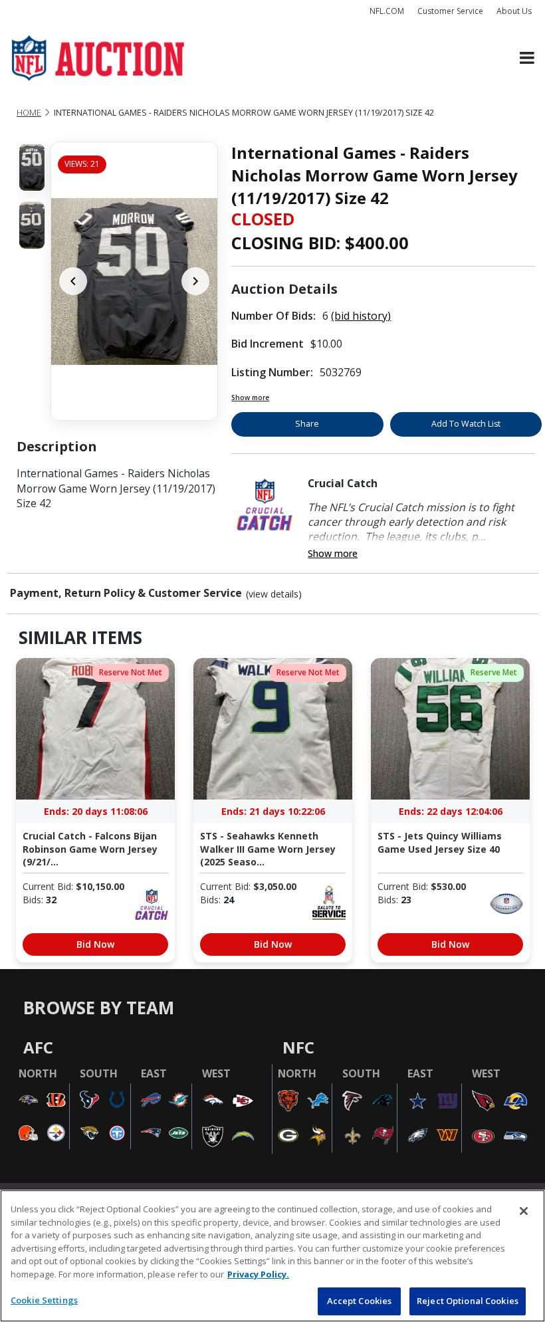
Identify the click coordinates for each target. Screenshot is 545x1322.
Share (307, 423)
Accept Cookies (359, 1301)
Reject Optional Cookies (467, 1301)
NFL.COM (387, 11)
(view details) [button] (274, 594)
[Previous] (73, 281)
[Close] (523, 1211)
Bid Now (95, 944)
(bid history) (361, 315)
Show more (250, 397)
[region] (272, 1256)
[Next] (195, 281)
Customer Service (450, 11)
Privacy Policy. (258, 1274)
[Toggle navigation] (527, 58)
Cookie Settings (44, 1300)
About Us (514, 11)
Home (29, 112)
